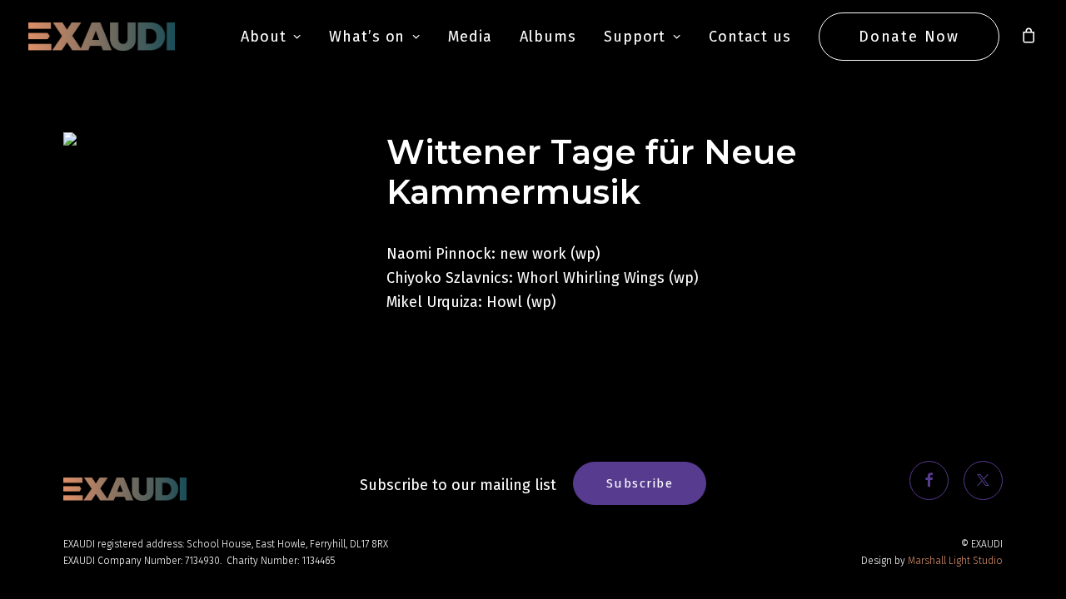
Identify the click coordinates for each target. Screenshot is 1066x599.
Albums (548, 36)
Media (470, 36)
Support (634, 36)
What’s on (367, 36)
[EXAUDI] (101, 36)
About (263, 36)
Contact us (750, 36)
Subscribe (640, 483)
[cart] (1029, 36)
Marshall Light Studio (955, 561)
